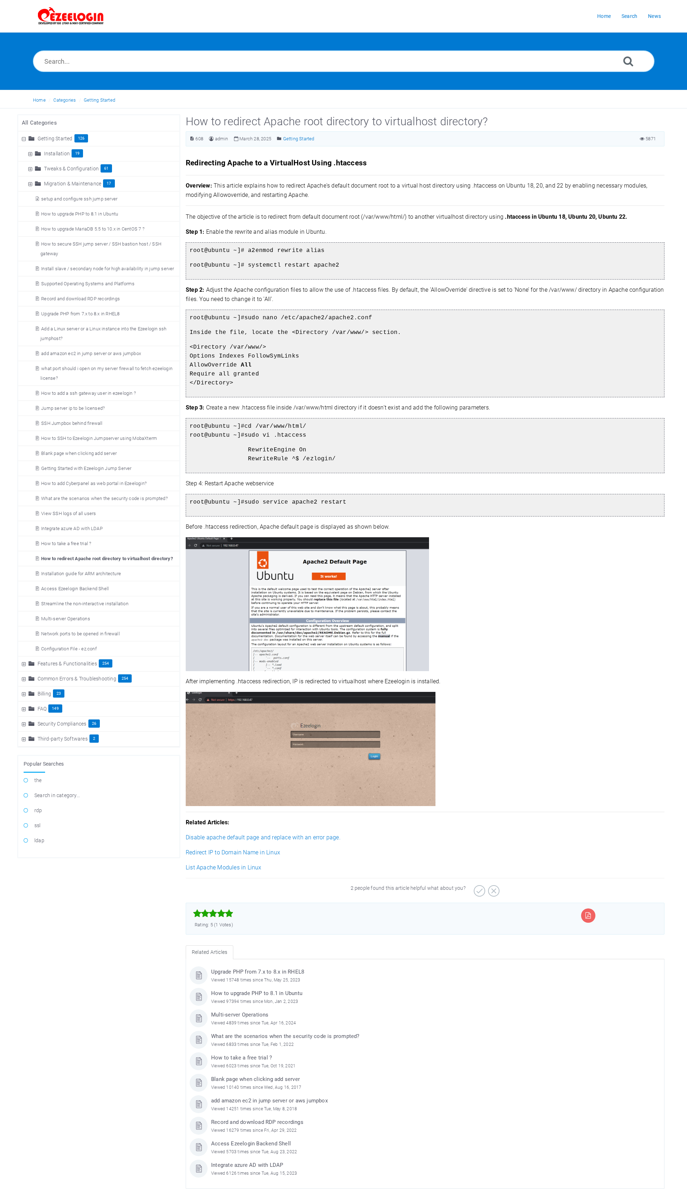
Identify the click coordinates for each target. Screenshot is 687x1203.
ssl (37, 825)
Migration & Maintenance (73, 183)
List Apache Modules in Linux (224, 867)
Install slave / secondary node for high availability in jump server (107, 268)
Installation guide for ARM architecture (81, 573)
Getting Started (99, 100)
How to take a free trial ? (66, 543)
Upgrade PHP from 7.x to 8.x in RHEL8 (80, 313)
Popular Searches (44, 764)
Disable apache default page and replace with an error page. (263, 837)
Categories (64, 100)
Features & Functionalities (67, 663)
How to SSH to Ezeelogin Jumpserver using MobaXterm (99, 438)
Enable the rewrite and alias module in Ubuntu (265, 231)
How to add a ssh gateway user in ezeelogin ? (88, 393)
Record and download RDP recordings (80, 298)
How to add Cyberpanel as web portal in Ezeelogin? (94, 483)
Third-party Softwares (63, 739)
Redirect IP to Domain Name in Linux (233, 852)
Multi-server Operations (65, 618)
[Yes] (478, 888)
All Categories (39, 123)
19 (77, 153)
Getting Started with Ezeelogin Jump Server (86, 468)
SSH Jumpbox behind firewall (71, 423)
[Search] (628, 61)
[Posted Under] (279, 138)
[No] (493, 888)
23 (59, 693)
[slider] (213, 913)
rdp (38, 810)
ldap (39, 840)
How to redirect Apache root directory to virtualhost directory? (107, 558)
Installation (57, 153)
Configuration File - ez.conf (69, 648)
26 (94, 723)
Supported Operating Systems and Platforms (88, 283)
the (38, 780)
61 (106, 168)
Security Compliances (62, 724)
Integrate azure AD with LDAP (72, 528)
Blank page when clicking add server (79, 453)
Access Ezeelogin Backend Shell (75, 588)
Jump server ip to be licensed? (73, 408)
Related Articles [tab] (209, 952)
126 (81, 138)
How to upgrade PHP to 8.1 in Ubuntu (79, 214)
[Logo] (71, 16)
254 (105, 663)
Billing (44, 694)
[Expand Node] (31, 153)
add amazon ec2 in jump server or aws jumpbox (91, 353)
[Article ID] (192, 138)
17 (109, 183)
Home (39, 100)
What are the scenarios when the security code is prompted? (104, 498)
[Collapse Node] (25, 138)
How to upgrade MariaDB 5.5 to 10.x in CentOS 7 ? (93, 229)
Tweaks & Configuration (71, 168)
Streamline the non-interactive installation (84, 603)
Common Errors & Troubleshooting (77, 678)
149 (55, 708)
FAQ (42, 709)
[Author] (211, 138)
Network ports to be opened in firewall (80, 633)
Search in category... (57, 795)
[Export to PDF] (588, 915)
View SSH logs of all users (68, 513)
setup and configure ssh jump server (79, 199)
